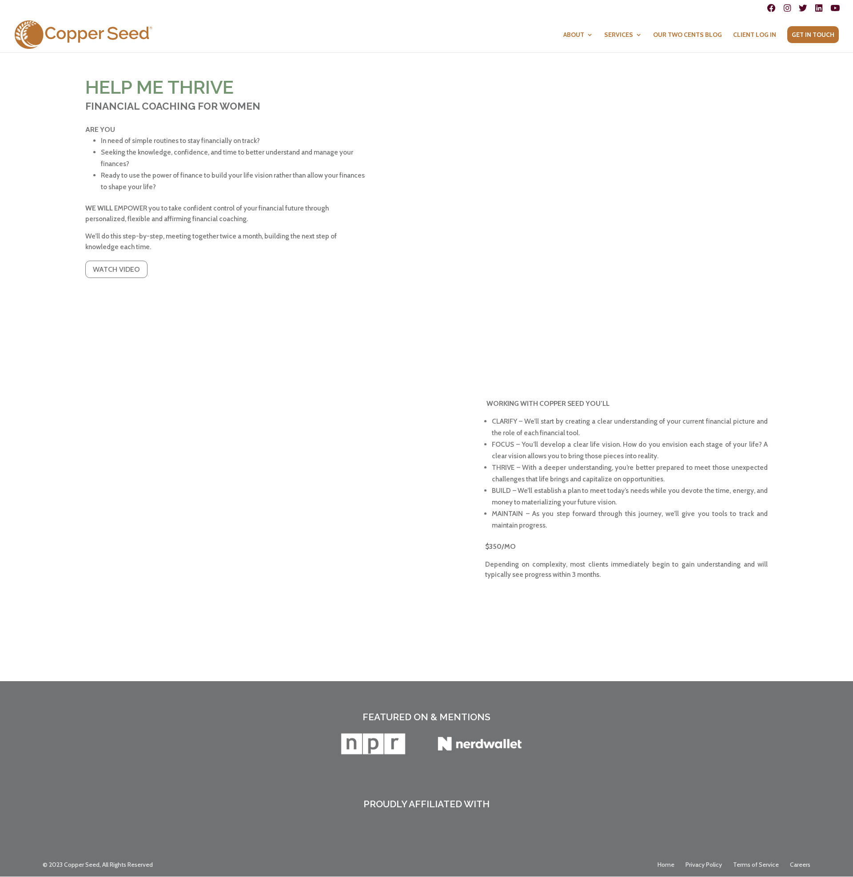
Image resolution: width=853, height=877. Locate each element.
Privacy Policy (704, 865)
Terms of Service (756, 865)
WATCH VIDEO (116, 269)
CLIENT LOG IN (754, 35)
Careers (800, 865)
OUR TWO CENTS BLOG (687, 35)
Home (666, 865)
